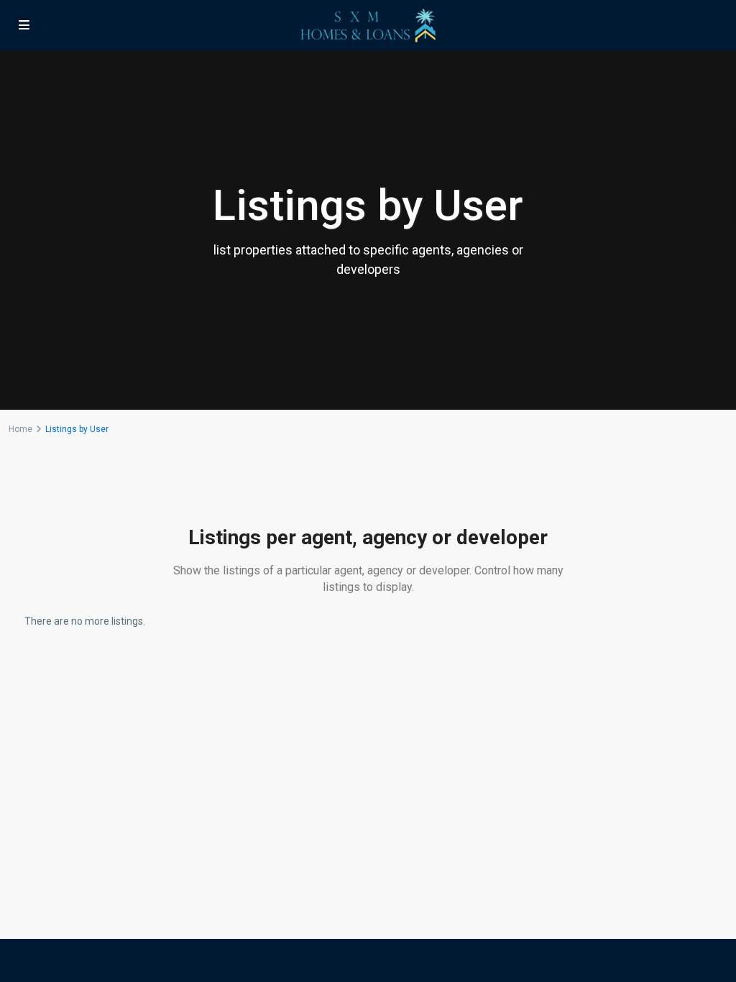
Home (20, 429)
